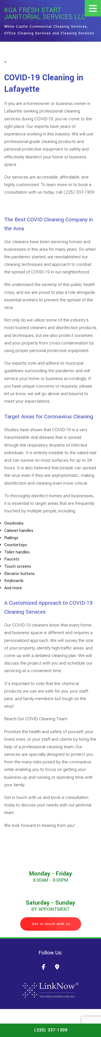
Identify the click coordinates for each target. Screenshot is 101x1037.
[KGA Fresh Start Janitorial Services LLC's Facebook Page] (44, 968)
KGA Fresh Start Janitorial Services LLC (45, 13)
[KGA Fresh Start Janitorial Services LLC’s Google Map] (57, 968)
